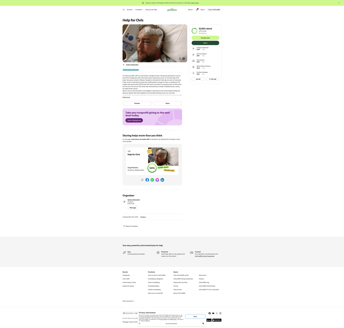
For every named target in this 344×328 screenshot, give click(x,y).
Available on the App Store (216, 320)
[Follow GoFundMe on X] (217, 313)
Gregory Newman (203, 47)
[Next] (183, 58)
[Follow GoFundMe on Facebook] (209, 313)
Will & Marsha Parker (204, 66)
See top (213, 79)
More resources (128, 301)
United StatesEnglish (132, 313)
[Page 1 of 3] (125, 59)
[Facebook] (147, 180)
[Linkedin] (162, 180)
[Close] (339, 2)
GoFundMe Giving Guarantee (204, 256)
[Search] (123, 9)
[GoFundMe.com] (172, 9)
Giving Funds (151, 9)
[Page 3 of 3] (128, 59)
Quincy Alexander (134, 200)
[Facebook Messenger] (157, 180)
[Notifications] (196, 9)
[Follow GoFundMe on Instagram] (220, 313)
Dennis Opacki (201, 54)
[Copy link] (142, 180)
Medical (143, 217)
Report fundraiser (132, 226)
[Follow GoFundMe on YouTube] (213, 313)
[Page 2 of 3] (127, 59)
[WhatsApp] (152, 180)
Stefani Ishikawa (202, 72)
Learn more (195, 3)
